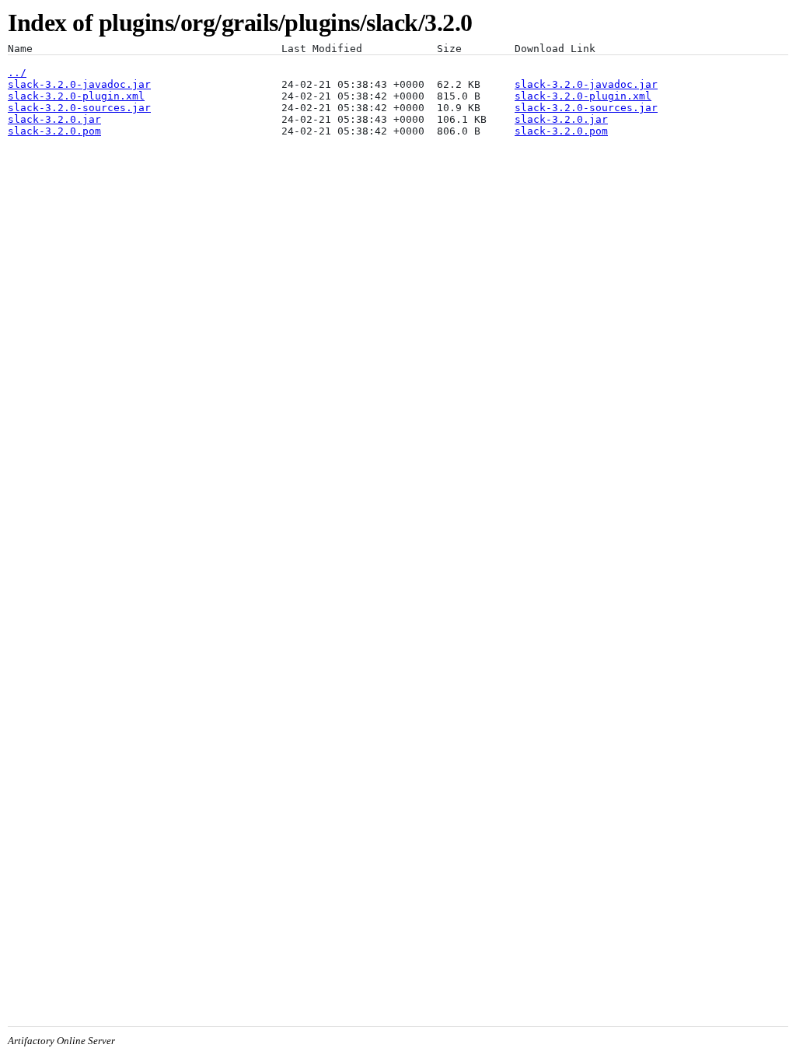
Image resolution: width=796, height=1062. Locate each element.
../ (17, 73)
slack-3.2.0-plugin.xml (76, 96)
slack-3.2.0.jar (54, 119)
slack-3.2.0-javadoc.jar (79, 84)
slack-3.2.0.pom (54, 131)
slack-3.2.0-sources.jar (79, 108)
